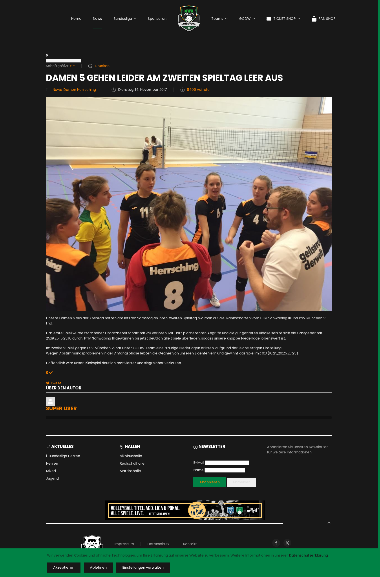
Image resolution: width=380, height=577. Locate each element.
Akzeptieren (63, 567)
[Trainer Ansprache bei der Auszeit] (189, 203)
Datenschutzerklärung (308, 555)
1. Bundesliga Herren (63, 455)
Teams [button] (217, 18)
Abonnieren (209, 482)
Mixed (51, 470)
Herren (52, 463)
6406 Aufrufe (198, 89)
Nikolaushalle (131, 455)
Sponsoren (157, 18)
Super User (61, 408)
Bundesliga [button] (122, 18)
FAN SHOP (327, 18)
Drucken (102, 65)
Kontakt (190, 543)
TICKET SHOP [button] (284, 18)
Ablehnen (98, 567)
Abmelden (241, 482)
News (97, 18)
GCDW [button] (245, 18)
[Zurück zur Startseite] (189, 19)
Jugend (52, 478)
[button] (329, 523)
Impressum (124, 543)
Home (76, 18)
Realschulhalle (132, 463)
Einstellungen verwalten (143, 567)
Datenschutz (158, 543)
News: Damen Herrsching (74, 89)
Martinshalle (130, 470)
